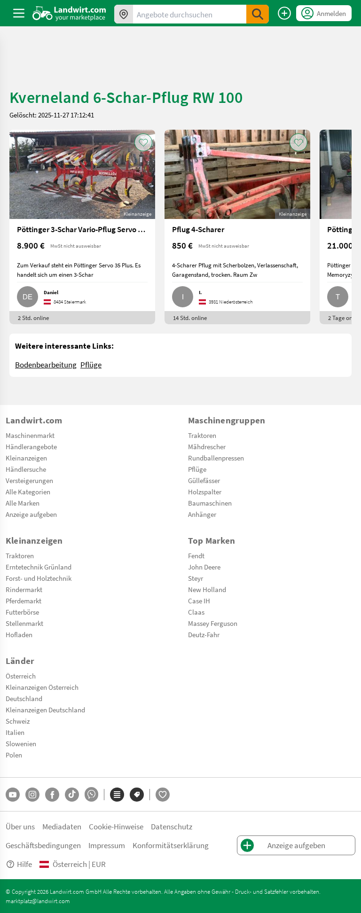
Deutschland (24, 698)
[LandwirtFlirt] (163, 795)
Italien (15, 732)
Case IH (199, 600)
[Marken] (137, 795)
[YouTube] (13, 795)
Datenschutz (171, 826)
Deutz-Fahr (204, 634)
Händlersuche (26, 469)
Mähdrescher (207, 446)
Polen (14, 754)
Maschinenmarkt (30, 435)
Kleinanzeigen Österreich (42, 687)
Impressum (106, 845)
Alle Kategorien (28, 491)
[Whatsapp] (91, 794)
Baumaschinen (210, 502)
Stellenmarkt (24, 623)
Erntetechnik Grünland (38, 566)
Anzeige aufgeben (31, 514)
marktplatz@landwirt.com (38, 901)
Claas (196, 611)
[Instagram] (32, 795)
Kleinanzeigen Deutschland (45, 709)
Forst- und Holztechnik (38, 578)
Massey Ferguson (212, 623)
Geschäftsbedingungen (43, 845)
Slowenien (21, 743)
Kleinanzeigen (26, 457)
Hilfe (24, 863)
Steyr (195, 578)
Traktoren (202, 435)
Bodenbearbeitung (46, 364)
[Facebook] (52, 795)
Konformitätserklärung (171, 845)
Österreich (21, 675)
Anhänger (202, 514)
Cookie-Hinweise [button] (116, 826)
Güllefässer (204, 480)
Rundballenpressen (216, 457)
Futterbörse (22, 611)
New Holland (207, 589)
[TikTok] (72, 795)
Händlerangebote (31, 446)
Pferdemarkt (23, 600)
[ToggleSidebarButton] (18, 13)
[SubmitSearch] (257, 14)
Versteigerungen (29, 480)
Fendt (196, 555)
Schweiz (18, 721)
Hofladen (19, 634)
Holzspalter (204, 491)
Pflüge (91, 364)
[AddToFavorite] (143, 142)
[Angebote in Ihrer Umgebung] (123, 14)
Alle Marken (22, 502)
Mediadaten (61, 826)
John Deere (204, 566)
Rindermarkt (24, 589)
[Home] (69, 13)
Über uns (20, 826)
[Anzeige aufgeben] (284, 13)
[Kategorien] (117, 795)
